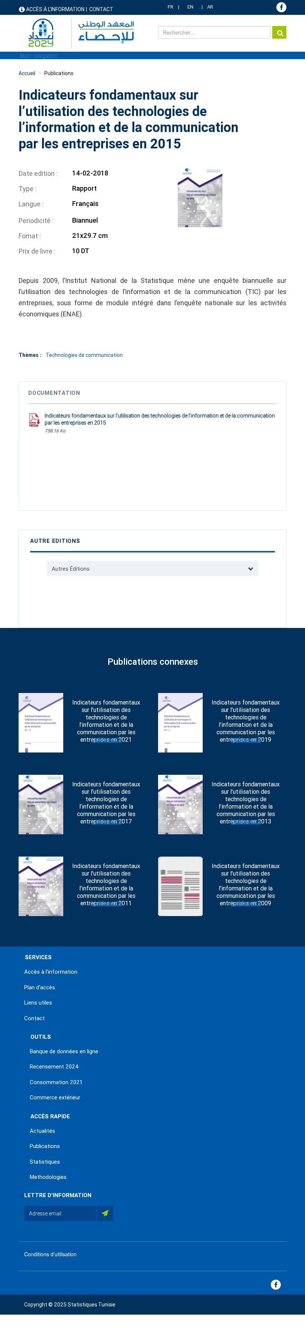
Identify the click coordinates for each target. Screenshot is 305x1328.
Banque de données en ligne (64, 1051)
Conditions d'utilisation (50, 1254)
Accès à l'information (55, 9)
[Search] (279, 32)
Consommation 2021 (56, 1082)
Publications (58, 73)
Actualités (42, 1131)
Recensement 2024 (54, 1066)
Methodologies (48, 1177)
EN (190, 7)
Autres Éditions (71, 568)
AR (210, 7)
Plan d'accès (39, 987)
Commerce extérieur (55, 1097)
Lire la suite (106, 739)
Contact (101, 9)
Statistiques (45, 1161)
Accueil (27, 73)
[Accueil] (78, 33)
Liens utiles (38, 1002)
